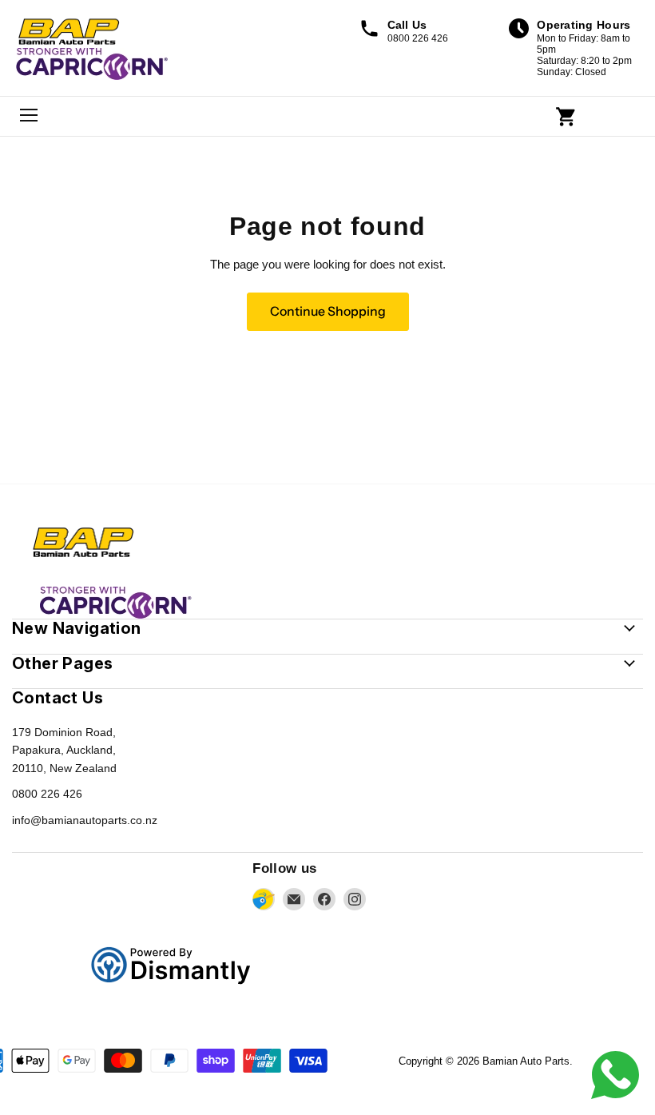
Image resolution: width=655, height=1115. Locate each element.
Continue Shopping (328, 311)
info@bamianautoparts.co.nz (84, 820)
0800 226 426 (47, 793)
